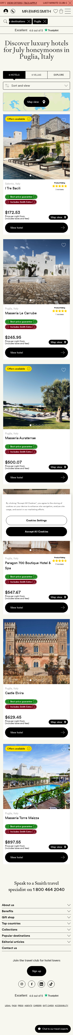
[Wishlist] (55, 11)
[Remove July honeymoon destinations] (29, 21)
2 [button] (33, 550)
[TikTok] (51, 984)
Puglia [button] (37, 21)
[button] (36, 86)
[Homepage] (36, 11)
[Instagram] (21, 984)
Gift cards (48, 1005)
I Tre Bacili (12, 188)
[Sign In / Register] (5, 11)
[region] (36, 517)
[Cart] (61, 11)
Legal (8, 1005)
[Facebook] (31, 984)
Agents (28, 1005)
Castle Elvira (14, 693)
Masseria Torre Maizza (22, 818)
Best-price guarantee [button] (21, 197)
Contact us (9, 948)
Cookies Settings (36, 520)
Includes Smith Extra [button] (20, 202)
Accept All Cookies (36, 531)
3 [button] (36, 550)
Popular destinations (16, 935)
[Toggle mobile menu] (68, 11)
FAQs (14, 1005)
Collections (9, 929)
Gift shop (8, 917)
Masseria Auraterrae (20, 438)
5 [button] (42, 550)
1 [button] (30, 550)
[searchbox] (60, 21)
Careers (37, 1005)
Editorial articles (13, 942)
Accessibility (61, 1005)
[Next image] (64, 147)
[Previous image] (9, 147)
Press (20, 1005)
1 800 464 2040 (49, 889)
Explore (59, 75)
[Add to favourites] (63, 120)
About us (8, 905)
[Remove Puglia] (44, 21)
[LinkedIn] (41, 984)
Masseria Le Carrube (21, 313)
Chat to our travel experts (55, 1028)
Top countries (11, 923)
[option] (36, 146)
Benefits (7, 911)
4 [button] (39, 550)
